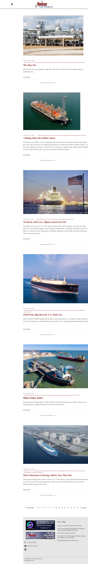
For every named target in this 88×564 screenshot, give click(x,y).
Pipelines (83, 62)
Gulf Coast (60, 62)
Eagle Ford (36, 310)
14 (71, 507)
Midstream (77, 135)
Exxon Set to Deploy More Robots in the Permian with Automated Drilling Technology (71, 529)
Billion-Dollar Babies (33, 398)
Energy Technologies (49, 470)
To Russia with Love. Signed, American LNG (44, 222)
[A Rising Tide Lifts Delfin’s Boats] (51, 111)
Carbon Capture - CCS (29, 62)
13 (68, 507)
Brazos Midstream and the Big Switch (67, 540)
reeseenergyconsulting (47, 82)
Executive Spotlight (59, 470)
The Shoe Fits (29, 65)
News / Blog (61, 522)
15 (74, 507)
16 (77, 507)
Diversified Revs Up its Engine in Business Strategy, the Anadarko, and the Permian (71, 536)
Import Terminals (54, 219)
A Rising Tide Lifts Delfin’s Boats (39, 138)
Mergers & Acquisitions (68, 62)
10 (59, 507)
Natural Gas (77, 62)
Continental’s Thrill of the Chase (66, 533)
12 (65, 507)
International (62, 219)
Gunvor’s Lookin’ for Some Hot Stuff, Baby (69, 525)
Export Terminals (51, 135)
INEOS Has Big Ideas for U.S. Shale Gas (42, 314)
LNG (62, 135)
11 (62, 507)
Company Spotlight (39, 62)
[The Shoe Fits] (53, 35)
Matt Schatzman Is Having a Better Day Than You (47, 475)
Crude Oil (46, 62)
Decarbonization (53, 62)
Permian (77, 395)
